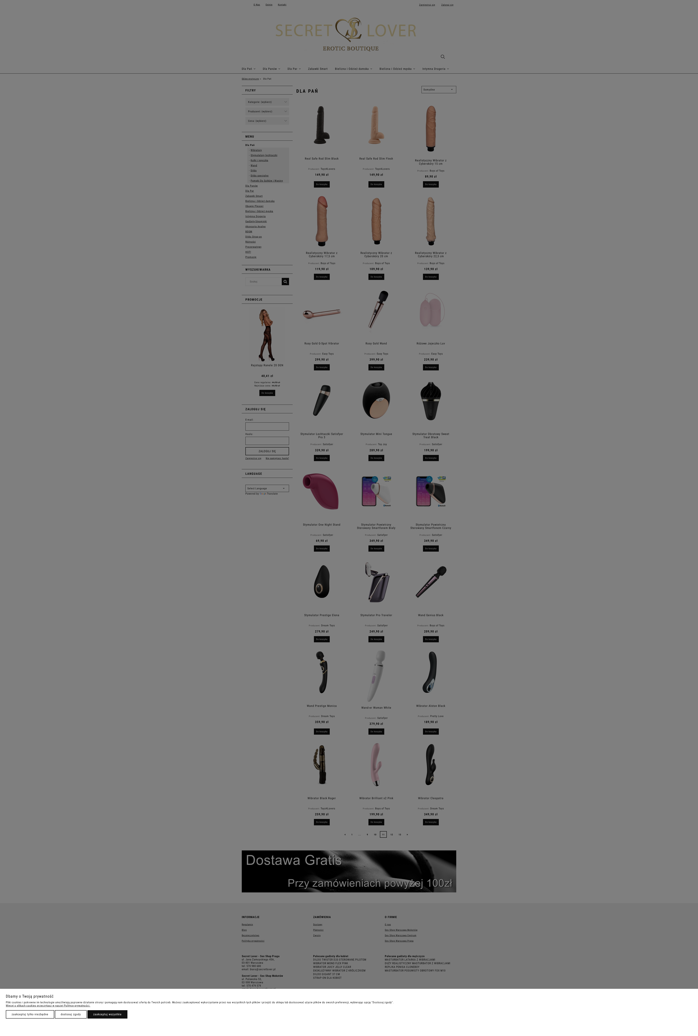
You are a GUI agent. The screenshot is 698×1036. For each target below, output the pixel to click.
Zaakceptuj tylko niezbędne (30, 1014)
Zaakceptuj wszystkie (107, 1014)
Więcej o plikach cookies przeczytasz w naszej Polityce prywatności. (48, 1005)
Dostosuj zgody (71, 1014)
